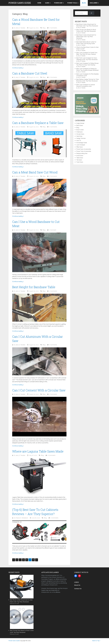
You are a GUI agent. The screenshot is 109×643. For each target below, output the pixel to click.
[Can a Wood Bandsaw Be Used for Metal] (39, 44)
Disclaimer (93, 3)
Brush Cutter (80, 129)
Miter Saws (79, 147)
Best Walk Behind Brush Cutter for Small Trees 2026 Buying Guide (86, 42)
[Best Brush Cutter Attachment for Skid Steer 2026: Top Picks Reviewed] (22, 586)
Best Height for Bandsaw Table (33, 287)
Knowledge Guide (81, 142)
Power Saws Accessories (83, 149)
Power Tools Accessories (83, 151)
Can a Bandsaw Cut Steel (29, 73)
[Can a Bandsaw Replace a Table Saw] (39, 143)
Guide (47, 3)
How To (78, 140)
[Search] (91, 13)
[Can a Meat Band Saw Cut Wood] (39, 193)
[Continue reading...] (18, 68)
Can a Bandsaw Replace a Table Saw (38, 123)
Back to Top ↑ (96, 640)
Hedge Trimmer (81, 138)
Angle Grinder (80, 123)
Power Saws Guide (20, 3)
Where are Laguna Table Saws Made (37, 451)
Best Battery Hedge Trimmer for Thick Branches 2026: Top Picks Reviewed (87, 80)
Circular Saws (80, 134)
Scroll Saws (79, 155)
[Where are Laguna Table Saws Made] (39, 476)
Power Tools (72, 3)
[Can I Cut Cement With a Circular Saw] (39, 416)
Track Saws (79, 162)
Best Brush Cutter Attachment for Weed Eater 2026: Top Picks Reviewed (86, 36)
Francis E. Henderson (22, 518)
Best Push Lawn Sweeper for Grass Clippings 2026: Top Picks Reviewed (86, 58)
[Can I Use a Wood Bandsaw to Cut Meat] (39, 252)
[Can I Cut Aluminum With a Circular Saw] (39, 361)
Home (39, 3)
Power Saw (58, 3)
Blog (84, 3)
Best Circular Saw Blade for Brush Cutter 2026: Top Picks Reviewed (86, 30)
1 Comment (52, 230)
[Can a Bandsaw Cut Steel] (39, 94)
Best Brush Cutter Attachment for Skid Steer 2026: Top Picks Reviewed (87, 25)
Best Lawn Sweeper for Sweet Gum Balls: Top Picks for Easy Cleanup (86, 53)
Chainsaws (79, 132)
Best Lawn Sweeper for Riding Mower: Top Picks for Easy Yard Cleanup (87, 64)
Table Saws (79, 157)
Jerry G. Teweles (20, 28)
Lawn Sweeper (80, 145)
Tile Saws (79, 160)
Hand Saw (79, 136)
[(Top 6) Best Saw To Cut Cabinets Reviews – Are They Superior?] (39, 532)
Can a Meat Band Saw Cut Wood (35, 172)
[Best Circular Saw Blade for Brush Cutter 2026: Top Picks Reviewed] (22, 617)
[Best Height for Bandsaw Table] (39, 308)
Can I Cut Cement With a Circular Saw (38, 390)
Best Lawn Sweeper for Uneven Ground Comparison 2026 (85, 85)
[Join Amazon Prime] (87, 104)
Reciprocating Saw (81, 153)
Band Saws (79, 125)
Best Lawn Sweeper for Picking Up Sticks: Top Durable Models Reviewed (87, 69)
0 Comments (53, 28)
